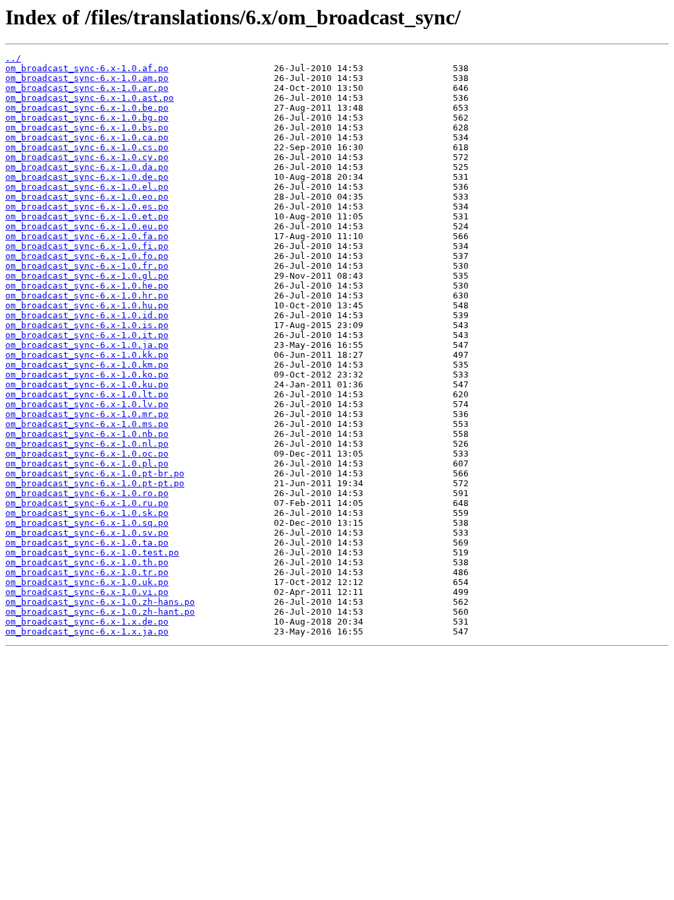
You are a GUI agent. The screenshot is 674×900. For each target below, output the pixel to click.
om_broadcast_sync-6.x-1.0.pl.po (86, 463)
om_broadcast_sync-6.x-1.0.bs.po (86, 127)
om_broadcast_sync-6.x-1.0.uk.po (86, 582)
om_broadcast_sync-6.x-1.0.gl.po (86, 276)
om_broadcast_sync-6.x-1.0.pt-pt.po (94, 483)
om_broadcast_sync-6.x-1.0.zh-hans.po (100, 602)
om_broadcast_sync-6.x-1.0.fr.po (86, 266)
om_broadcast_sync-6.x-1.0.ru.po (86, 503)
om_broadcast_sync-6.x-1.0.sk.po (86, 513)
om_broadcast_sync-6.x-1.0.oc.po (86, 454)
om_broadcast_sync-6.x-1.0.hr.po (86, 295)
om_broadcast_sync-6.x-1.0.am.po (86, 78)
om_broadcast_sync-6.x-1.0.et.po (86, 216)
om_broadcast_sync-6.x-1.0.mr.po (86, 414)
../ (13, 58)
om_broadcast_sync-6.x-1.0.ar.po (86, 88)
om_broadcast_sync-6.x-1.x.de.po (86, 622)
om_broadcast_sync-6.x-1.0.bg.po (86, 118)
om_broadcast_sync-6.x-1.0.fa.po (86, 236)
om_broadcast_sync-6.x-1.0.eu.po (86, 226)
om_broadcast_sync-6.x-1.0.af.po (86, 68)
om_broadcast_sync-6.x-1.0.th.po (86, 562)
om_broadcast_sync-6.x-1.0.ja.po (86, 345)
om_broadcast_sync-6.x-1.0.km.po (86, 365)
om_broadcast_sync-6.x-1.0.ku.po (86, 384)
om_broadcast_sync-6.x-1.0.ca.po (86, 137)
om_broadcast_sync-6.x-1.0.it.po (86, 335)
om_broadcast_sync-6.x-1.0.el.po (86, 187)
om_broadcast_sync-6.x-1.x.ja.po (86, 631)
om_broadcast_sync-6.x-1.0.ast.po (89, 98)
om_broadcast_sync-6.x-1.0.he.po (86, 286)
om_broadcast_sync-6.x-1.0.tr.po (86, 572)
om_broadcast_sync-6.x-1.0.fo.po (86, 256)
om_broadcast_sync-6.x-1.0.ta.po (86, 543)
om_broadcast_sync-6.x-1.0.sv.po (86, 533)
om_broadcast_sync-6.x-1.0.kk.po (86, 355)
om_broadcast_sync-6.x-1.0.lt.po (86, 394)
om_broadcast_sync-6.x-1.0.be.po (86, 108)
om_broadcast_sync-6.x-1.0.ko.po (86, 375)
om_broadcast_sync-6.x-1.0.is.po (86, 325)
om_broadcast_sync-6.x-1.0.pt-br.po (94, 473)
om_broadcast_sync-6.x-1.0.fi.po (86, 246)
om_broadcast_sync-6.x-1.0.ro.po (86, 493)
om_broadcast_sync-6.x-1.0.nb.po (86, 434)
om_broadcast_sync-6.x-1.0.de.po (86, 177)
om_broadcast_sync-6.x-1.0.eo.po (86, 197)
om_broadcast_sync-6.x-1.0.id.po (86, 315)
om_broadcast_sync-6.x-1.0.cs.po (86, 147)
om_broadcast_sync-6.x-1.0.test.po (92, 552)
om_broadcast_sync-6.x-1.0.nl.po (86, 444)
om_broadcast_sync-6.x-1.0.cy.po (86, 157)
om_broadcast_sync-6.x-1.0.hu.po (86, 305)
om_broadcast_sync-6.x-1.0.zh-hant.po (100, 612)
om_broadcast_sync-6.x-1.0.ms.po (86, 424)
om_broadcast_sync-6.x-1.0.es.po (86, 206)
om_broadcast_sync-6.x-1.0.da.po (86, 167)
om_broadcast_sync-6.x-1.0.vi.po (86, 592)
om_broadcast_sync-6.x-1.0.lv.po (86, 404)
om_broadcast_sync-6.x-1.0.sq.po (86, 523)
